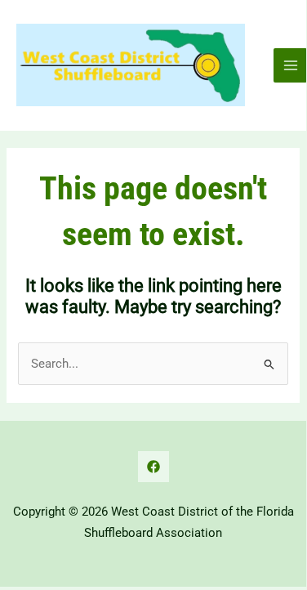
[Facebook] (153, 466)
